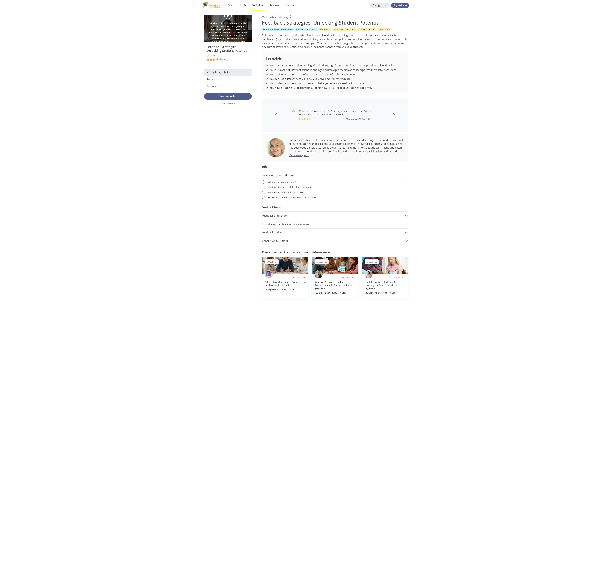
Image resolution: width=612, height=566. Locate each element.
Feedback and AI (272, 232)
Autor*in (212, 79)
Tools (243, 5)
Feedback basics (272, 207)
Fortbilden (258, 5)
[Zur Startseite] (211, 5)
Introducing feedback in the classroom (285, 224)
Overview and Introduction (278, 175)
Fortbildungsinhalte (218, 72)
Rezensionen (214, 86)
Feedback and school (274, 215)
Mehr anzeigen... (299, 155)
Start (231, 5)
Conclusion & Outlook (275, 241)
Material (275, 5)
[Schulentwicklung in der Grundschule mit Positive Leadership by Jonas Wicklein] (285, 278)
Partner (290, 5)
